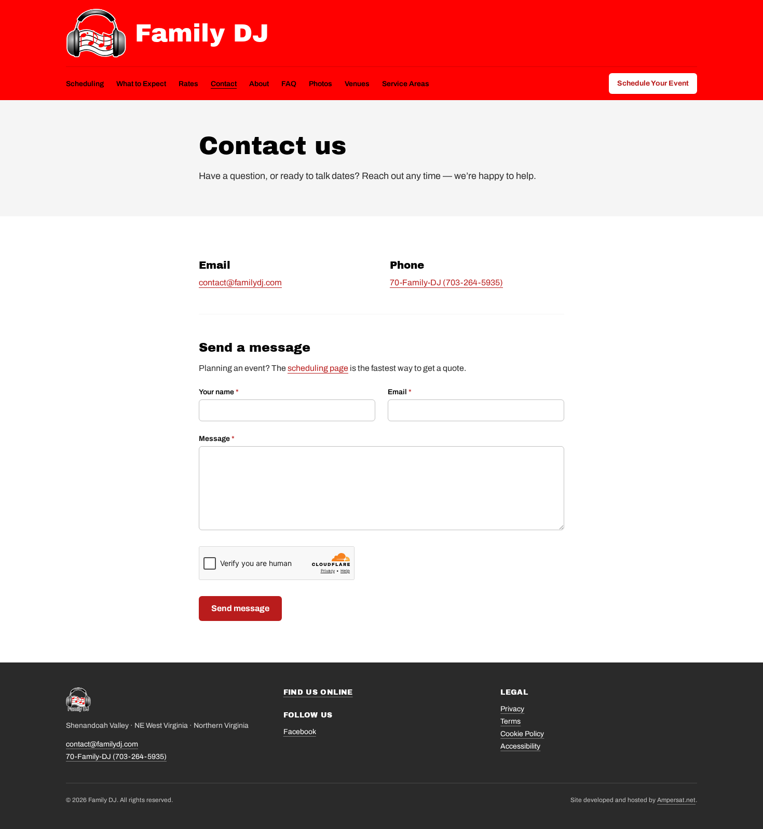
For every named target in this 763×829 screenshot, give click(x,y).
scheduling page (318, 368)
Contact (224, 84)
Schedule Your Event (653, 83)
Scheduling (85, 84)
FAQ (288, 84)
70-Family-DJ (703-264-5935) (446, 282)
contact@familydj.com (240, 282)
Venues (357, 84)
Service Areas (405, 84)
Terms (510, 721)
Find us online (318, 692)
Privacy (512, 709)
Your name (219, 392)
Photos (320, 84)
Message (217, 439)
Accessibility (520, 746)
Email (400, 392)
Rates (188, 84)
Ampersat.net (676, 800)
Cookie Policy (522, 734)
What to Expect (141, 84)
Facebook (299, 732)
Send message (240, 608)
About (259, 84)
